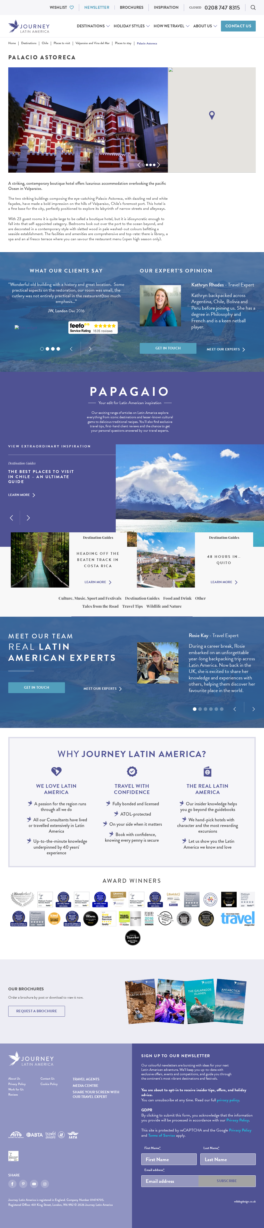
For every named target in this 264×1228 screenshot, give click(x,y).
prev (139, 165)
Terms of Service (161, 1135)
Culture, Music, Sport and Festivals (90, 598)
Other (200, 598)
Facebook (12, 1184)
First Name (152, 1148)
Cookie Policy (49, 1084)
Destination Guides (142, 598)
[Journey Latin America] (29, 26)
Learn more (19, 495)
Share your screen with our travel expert (96, 1094)
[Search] (253, 7)
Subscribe (227, 1181)
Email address (154, 1170)
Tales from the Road (100, 606)
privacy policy (228, 1100)
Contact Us (238, 26)
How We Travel (169, 26)
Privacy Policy (17, 1084)
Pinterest (23, 1184)
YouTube (34, 1184)
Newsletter (96, 7)
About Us (202, 26)
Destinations (91, 26)
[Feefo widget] (93, 327)
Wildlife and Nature (164, 606)
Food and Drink (177, 598)
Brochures (131, 7)
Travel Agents (86, 1079)
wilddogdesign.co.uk (245, 1201)
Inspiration (166, 7)
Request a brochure (36, 1011)
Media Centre (85, 1085)
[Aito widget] (26, 327)
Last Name (211, 1148)
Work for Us (15, 1090)
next (158, 165)
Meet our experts (223, 349)
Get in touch (168, 348)
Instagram (45, 1184)
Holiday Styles (129, 26)
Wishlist (58, 7)
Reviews (13, 1095)
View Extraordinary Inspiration (49, 447)
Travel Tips (132, 606)
